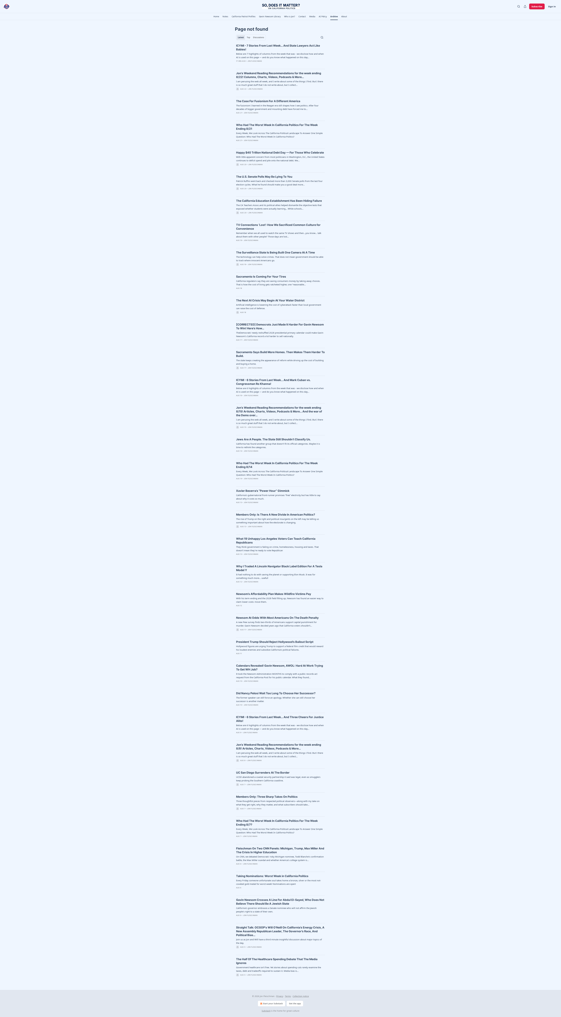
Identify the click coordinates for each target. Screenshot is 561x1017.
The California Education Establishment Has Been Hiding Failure (279, 200)
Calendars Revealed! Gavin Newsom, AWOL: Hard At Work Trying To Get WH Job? (279, 667)
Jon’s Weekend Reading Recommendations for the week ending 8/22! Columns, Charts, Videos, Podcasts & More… (278, 75)
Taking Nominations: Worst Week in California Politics (272, 876)
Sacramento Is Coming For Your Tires (261, 276)
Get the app (295, 1003)
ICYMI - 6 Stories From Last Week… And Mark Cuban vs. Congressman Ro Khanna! (273, 382)
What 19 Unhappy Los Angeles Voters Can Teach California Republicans (275, 540)
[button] (216, 16)
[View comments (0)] (242, 65)
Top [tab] (248, 37)
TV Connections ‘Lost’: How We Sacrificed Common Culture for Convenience (278, 226)
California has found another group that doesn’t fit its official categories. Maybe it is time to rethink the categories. (278, 445)
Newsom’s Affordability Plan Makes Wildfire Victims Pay (273, 594)
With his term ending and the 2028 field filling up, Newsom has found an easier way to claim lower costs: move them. (279, 600)
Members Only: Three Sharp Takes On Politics (267, 796)
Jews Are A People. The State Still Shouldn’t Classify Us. (273, 439)
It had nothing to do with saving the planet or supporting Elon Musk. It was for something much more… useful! (275, 576)
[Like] (238, 65)
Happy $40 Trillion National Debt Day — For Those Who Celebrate (280, 152)
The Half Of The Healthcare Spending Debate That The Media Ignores (276, 961)
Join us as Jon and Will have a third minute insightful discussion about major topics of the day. (279, 941)
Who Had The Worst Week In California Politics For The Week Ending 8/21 (277, 126)
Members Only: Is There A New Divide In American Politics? (275, 514)
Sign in (552, 6)
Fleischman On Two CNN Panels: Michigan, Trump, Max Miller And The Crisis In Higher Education (280, 850)
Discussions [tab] (258, 37)
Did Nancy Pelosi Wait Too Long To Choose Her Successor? (276, 693)
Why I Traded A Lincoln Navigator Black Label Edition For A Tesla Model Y (279, 568)
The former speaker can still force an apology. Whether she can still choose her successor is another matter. (275, 699)
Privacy (279, 996)
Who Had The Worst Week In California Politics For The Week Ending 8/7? (277, 822)
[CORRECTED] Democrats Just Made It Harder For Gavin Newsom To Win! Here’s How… (280, 326)
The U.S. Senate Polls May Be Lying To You (264, 176)
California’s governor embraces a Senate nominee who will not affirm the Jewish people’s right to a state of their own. (276, 910)
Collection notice (301, 996)
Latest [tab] (241, 37)
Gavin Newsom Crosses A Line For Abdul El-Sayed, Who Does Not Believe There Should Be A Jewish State (280, 901)
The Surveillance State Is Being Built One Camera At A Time (275, 252)
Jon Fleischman (254, 61)
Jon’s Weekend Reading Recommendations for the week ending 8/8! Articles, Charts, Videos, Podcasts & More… (278, 746)
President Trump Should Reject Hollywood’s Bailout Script (274, 642)
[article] (280, 55)
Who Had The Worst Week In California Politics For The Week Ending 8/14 (277, 465)
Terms (288, 996)
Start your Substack (273, 1003)
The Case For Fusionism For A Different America (268, 101)
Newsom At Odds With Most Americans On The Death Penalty (277, 617)
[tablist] (251, 37)
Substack (266, 1010)
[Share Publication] (525, 6)
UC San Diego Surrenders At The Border (263, 772)
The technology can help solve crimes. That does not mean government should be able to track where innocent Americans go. (279, 258)
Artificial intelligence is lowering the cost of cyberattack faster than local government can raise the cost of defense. (278, 306)
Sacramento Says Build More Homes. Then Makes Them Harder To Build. (280, 354)
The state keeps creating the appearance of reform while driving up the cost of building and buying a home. (280, 362)
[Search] (519, 6)
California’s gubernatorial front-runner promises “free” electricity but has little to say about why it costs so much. (278, 497)
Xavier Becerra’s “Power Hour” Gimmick (262, 491)
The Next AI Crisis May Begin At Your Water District (270, 300)
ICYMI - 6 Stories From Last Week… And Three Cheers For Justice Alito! (280, 719)
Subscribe (536, 6)
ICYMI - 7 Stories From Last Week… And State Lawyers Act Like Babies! (278, 47)
